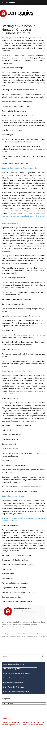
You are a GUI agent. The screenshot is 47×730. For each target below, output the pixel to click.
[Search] (43, 656)
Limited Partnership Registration (13, 687)
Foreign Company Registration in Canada (16, 673)
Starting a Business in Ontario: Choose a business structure (22, 634)
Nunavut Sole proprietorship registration (28, 627)
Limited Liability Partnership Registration (16, 691)
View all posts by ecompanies (25, 611)
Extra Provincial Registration (12, 669)
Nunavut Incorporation (21, 624)
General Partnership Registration (13, 682)
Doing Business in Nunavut (14, 622)
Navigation (10, 2)
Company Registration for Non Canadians (16, 678)
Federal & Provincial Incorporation (14, 664)
